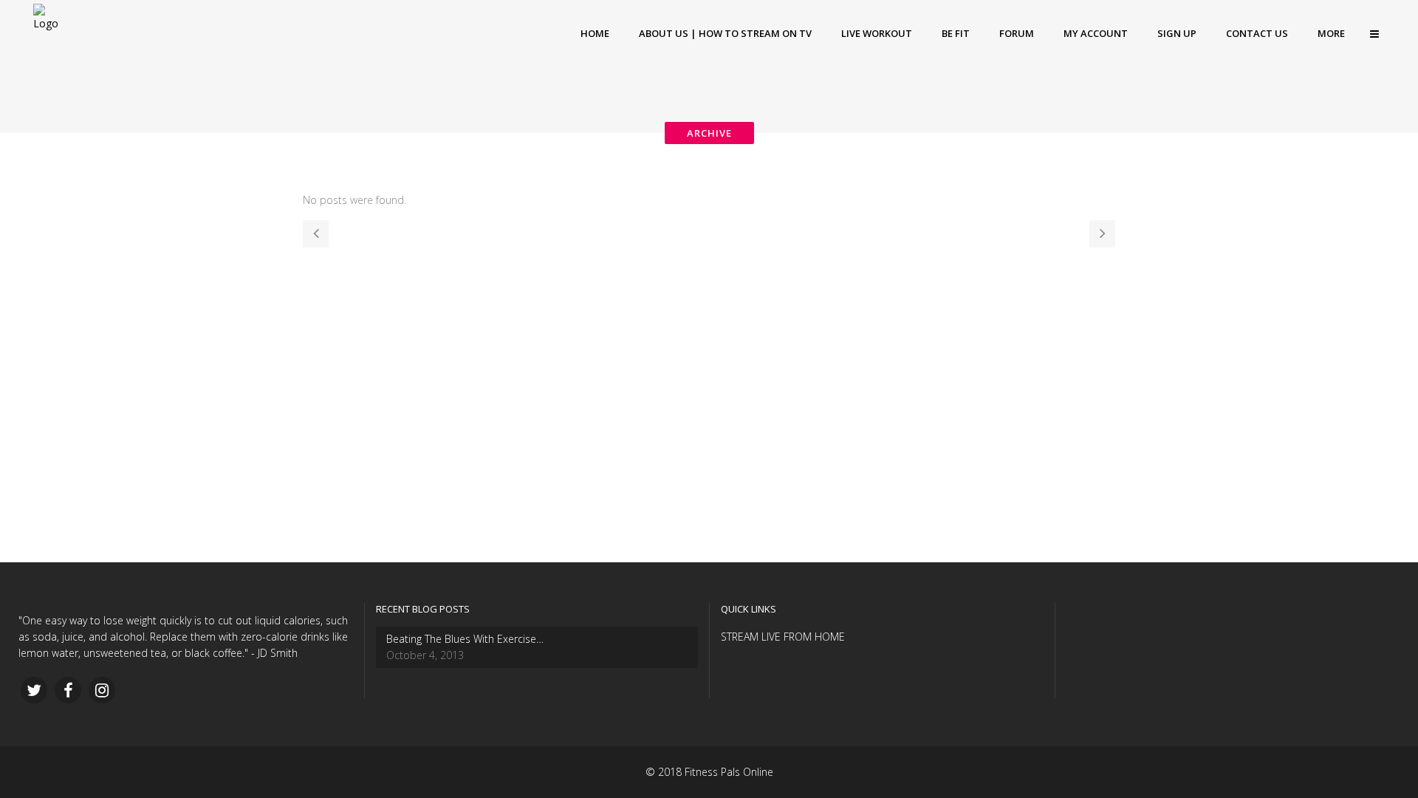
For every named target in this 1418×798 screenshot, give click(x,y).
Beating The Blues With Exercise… (465, 639)
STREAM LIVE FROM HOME (783, 637)
